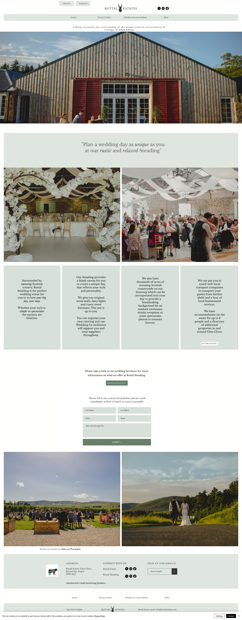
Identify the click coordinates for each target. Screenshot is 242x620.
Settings (219, 616)
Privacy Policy (99, 616)
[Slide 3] (123, 117)
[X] (159, 8)
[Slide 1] (118, 117)
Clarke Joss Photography (71, 549)
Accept (231, 616)
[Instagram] (163, 8)
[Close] (238, 616)
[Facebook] (167, 8)
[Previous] (14, 77)
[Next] (228, 77)
